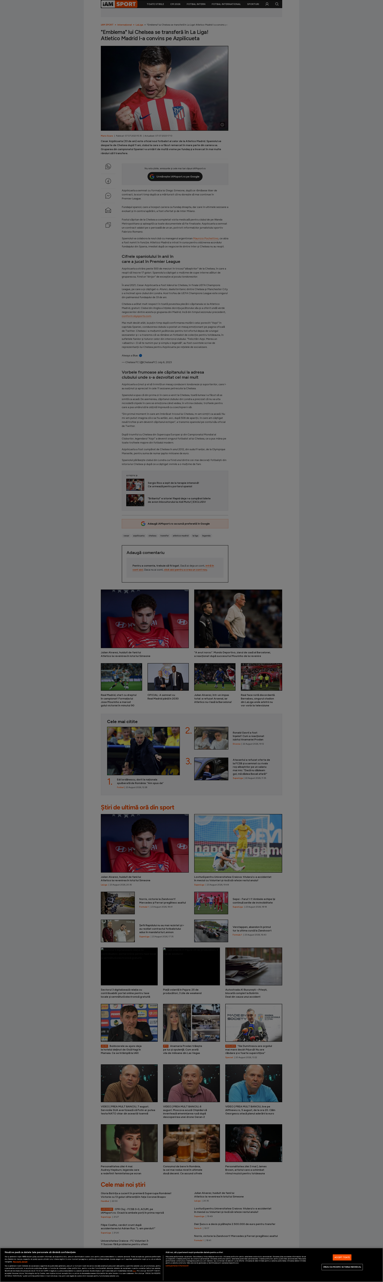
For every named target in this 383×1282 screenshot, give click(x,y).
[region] (191, 1265)
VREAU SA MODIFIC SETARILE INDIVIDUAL (342, 1267)
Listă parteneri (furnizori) (177, 1266)
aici (134, 1271)
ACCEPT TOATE (342, 1257)
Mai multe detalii (20, 1262)
